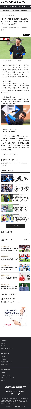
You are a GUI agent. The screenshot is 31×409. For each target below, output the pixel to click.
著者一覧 (3, 345)
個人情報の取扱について (6, 361)
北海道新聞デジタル (5, 375)
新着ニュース (4, 343)
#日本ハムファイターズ (14, 27)
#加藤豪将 (24, 27)
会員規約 (3, 356)
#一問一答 (4, 30)
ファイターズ (13, 6)
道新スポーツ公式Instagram (11, 302)
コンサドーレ (22, 6)
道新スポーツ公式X (9, 298)
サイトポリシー (4, 359)
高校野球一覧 (24, 10)
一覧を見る (25, 239)
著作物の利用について (6, 364)
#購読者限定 (4, 27)
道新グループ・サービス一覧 (7, 377)
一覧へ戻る (16, 225)
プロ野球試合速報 (5, 10)
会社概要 (3, 372)
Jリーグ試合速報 (15, 10)
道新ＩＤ (3, 380)
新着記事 (5, 6)
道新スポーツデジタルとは (7, 348)
